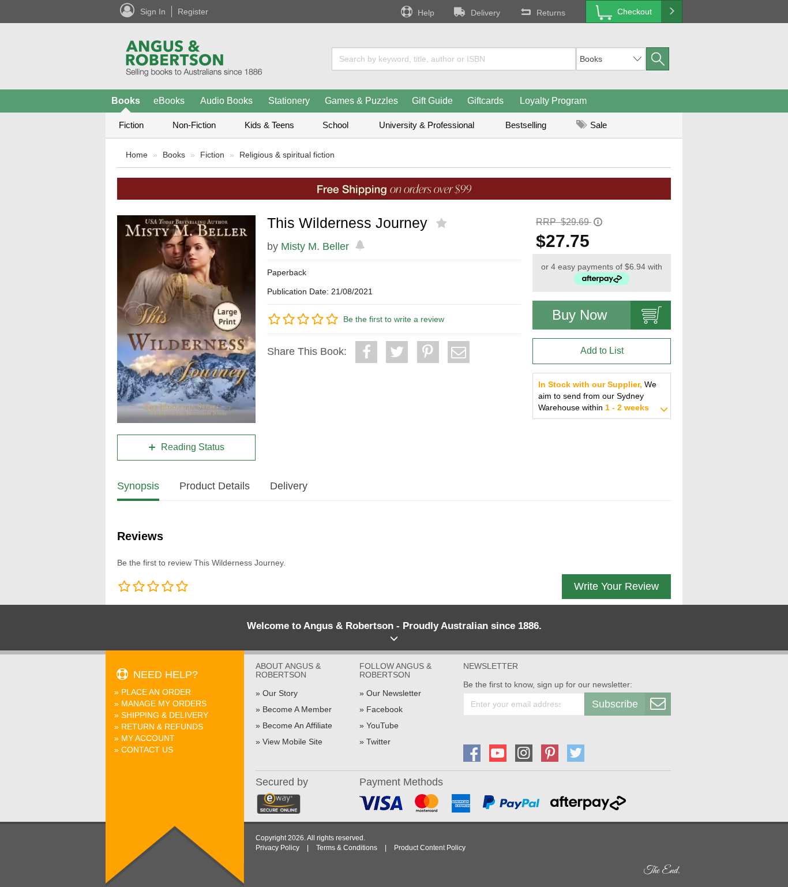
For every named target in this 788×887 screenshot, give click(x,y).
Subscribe (615, 704)
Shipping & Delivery (164, 715)
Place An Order (156, 692)
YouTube (382, 725)
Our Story (280, 693)
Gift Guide (432, 101)
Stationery (289, 101)
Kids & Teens (269, 125)
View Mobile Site (292, 741)
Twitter (378, 741)
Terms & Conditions (346, 848)
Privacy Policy (277, 848)
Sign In (153, 11)
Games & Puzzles (361, 101)
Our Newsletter (393, 693)
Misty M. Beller (315, 246)
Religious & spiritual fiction (287, 154)
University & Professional (426, 125)
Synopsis (138, 486)
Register (193, 11)
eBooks (169, 101)
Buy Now (579, 315)
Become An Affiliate (297, 725)
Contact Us (147, 749)
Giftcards (485, 101)
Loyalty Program (553, 101)
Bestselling (525, 125)
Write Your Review (616, 586)
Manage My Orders (164, 703)
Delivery (485, 12)
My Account (148, 738)
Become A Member (297, 709)
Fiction (131, 125)
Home (137, 154)
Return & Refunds (162, 726)
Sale (597, 125)
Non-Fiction (194, 125)
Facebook (384, 709)
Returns (550, 12)
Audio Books (226, 101)
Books (125, 101)
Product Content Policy (430, 848)
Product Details (214, 486)
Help (426, 12)
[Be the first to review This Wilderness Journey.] (442, 223)
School (335, 125)
